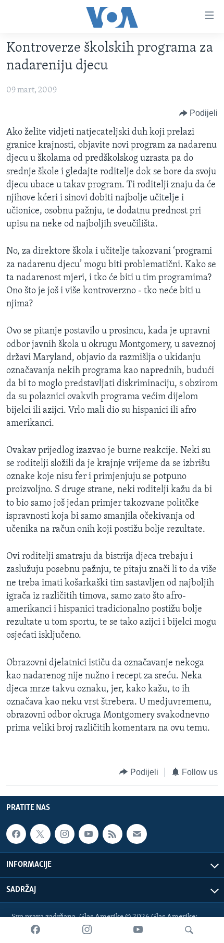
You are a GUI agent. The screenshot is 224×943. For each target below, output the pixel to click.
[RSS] (112, 834)
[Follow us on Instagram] (64, 834)
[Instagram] (87, 930)
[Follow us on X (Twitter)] (40, 834)
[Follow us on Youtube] (88, 834)
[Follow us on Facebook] (16, 834)
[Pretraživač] (189, 930)
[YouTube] (138, 930)
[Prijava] (136, 834)
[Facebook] (35, 930)
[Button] (198, 113)
